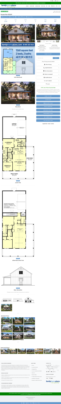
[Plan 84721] (13, 351)
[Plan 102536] (30, 351)
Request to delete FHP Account (37, 380)
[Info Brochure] (18, 49)
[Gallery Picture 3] (29, 300)
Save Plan (48, 99)
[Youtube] (56, 1)
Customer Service (35, 367)
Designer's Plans (30, 16)
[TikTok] (57, 1)
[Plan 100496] (48, 351)
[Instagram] (54, 1)
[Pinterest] (51, 1)
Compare (23, 16)
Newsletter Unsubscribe (35, 378)
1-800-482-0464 (50, 368)
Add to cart (48, 54)
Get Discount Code (48, 120)
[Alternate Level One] (18, 222)
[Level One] (18, 146)
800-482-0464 (49, 124)
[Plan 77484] (39, 351)
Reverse (18, 75)
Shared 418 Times (6, 16)
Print (11, 16)
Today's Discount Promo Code (37, 376)
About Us (33, 372)
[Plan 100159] (56, 351)
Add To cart (48, 96)
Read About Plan (49, 103)
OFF (50, 43)
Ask (14, 16)
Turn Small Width (57, 12)
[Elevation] (48, 32)
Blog (20, 16)
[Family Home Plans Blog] (59, 1)
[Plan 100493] (5, 351)
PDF (17, 16)
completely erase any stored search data (33, 394)
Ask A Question (48, 106)
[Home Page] (22, 403)
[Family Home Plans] (8, 6)
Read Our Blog (34, 374)
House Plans (6, 8)
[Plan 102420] (22, 351)
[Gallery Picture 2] (18, 300)
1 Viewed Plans (48, 117)
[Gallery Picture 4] (6, 307)
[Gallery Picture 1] (6, 300)
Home (2, 8)
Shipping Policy (34, 369)
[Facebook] (52, 1)
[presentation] (2, 352)
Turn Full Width (57, 11)
